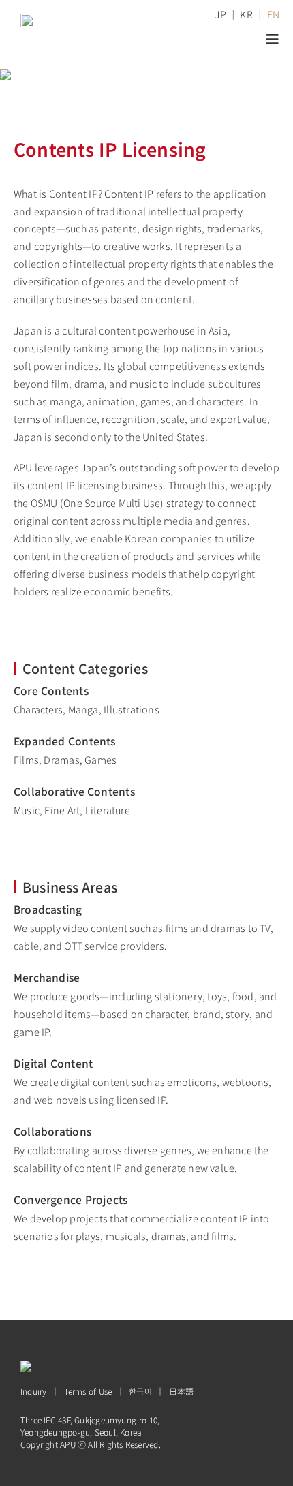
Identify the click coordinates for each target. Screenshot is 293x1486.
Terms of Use (88, 1391)
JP (220, 14)
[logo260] (61, 18)
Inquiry (33, 1391)
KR (246, 14)
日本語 (181, 1391)
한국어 (140, 1391)
